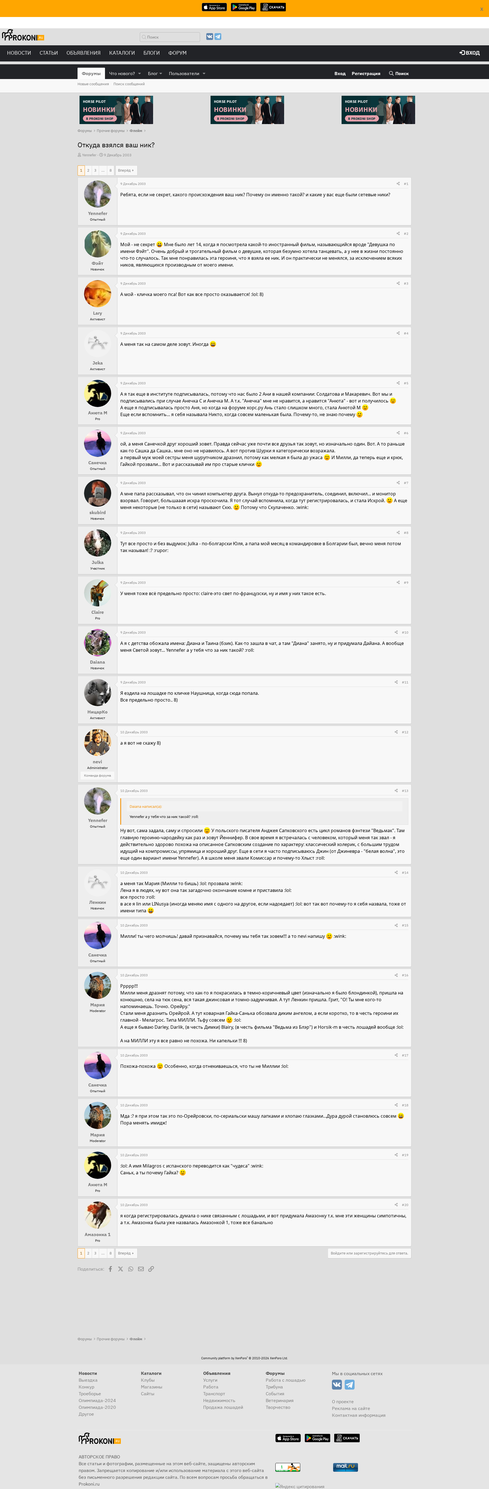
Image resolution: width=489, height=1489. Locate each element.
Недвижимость (219, 1400)
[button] (140, 73)
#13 (405, 791)
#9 (406, 582)
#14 (405, 872)
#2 (406, 233)
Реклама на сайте (351, 1408)
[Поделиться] (398, 184)
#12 (405, 732)
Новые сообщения (93, 84)
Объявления (84, 53)
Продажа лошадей (223, 1407)
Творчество (278, 1407)
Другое (86, 1414)
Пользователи (184, 73)
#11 (405, 682)
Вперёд (124, 170)
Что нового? (122, 73)
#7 (406, 483)
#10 (405, 632)
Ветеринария (280, 1400)
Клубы (148, 1380)
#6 (406, 433)
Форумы (91, 73)
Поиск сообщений (129, 84)
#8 (406, 533)
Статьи (49, 53)
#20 (405, 1205)
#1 (406, 184)
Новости (19, 53)
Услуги (210, 1380)
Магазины (151, 1387)
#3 (406, 283)
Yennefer (89, 155)
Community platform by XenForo (244, 1358)
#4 (406, 333)
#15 (405, 925)
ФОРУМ (177, 53)
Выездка (88, 1380)
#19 (405, 1155)
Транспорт (214, 1393)
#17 (405, 1055)
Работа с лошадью (286, 1380)
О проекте (343, 1401)
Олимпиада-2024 (97, 1400)
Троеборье (90, 1393)
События (275, 1393)
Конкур (86, 1387)
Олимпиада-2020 (97, 1407)
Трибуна (274, 1387)
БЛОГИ (151, 53)
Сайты (148, 1393)
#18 (405, 1105)
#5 (406, 383)
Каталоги (122, 53)
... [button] (103, 170)
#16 (405, 975)
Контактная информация (359, 1415)
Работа (210, 1387)
